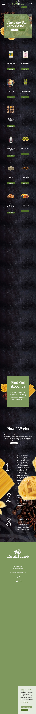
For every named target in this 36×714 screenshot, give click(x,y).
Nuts (23, 593)
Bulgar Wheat (12, 656)
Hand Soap (23, 602)
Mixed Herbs (12, 621)
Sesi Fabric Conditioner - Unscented (12, 697)
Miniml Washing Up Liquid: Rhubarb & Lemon (24, 648)
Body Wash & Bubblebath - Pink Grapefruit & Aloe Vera (23, 684)
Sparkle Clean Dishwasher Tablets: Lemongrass (13, 648)
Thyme (12, 623)
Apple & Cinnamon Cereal (13, 609)
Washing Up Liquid (24, 640)
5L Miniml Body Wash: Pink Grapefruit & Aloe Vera (24, 673)
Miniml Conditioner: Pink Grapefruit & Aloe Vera (12, 682)
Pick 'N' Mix (13, 667)
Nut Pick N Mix (24, 598)
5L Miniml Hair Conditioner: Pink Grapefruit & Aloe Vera (23, 668)
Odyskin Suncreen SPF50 (24, 630)
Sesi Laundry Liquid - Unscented (13, 699)
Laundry (12, 693)
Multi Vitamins (23, 652)
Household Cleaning (12, 640)
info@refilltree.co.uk (19, 568)
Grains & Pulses (12, 652)
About (22, 29)
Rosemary (13, 620)
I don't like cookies (26, 707)
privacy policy (24, 702)
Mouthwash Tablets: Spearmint (24, 635)
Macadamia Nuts (24, 597)
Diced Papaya (24, 620)
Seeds (12, 626)
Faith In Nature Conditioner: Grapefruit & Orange (12, 688)
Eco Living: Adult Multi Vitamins (24, 659)
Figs (24, 623)
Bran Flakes (12, 607)
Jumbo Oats (12, 606)
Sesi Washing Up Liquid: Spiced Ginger (24, 645)
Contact (22, 443)
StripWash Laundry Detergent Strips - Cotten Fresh (12, 703)
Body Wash (23, 677)
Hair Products (12, 677)
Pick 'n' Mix (12, 663)
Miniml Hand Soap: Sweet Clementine (24, 612)
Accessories (24, 626)
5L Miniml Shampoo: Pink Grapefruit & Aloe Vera (24, 670)
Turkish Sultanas (24, 621)
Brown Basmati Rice (13, 598)
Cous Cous (13, 658)
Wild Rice (13, 597)
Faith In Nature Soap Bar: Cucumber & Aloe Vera (24, 607)
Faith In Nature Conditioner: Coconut (12, 684)
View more (11, 69)
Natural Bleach (13, 644)
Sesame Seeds (13, 630)
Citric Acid (13, 646)
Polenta (12, 657)
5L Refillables (23, 663)
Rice (12, 593)
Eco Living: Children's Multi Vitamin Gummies (24, 656)
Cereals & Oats (12, 602)
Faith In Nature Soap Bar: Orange (24, 609)
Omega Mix (13, 633)
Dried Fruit (23, 616)
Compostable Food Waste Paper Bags (24, 632)
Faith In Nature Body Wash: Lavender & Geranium (24, 682)
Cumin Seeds (12, 631)
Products (14, 29)
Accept (24, 710)
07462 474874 (19, 566)
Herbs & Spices (12, 616)
